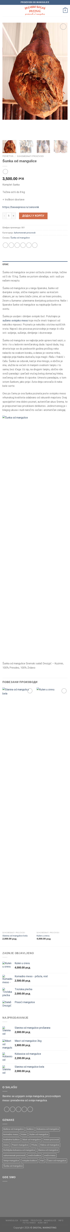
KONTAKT (43, 1223)
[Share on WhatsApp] (5, 245)
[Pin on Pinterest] (29, 245)
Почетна (7, 156)
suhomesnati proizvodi (14, 1155)
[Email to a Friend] (23, 245)
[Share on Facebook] (11, 245)
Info (60, 1220)
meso (6, 1145)
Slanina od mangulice (48, 1150)
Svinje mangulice (11, 1160)
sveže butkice (34, 1155)
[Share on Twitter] (17, 245)
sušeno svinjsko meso (15, 320)
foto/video (29, 1223)
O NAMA (24, 1220)
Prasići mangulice (20, 1145)
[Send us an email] (24, 1109)
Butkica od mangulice (13, 1129)
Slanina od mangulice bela (15, 935)
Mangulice (50, 1220)
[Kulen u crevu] (52, 809)
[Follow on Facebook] (6, 1109)
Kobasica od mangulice (48, 1129)
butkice (30, 1129)
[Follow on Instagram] (12, 1109)
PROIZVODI (36, 1220)
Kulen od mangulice (39, 1134)
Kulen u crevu (43, 935)
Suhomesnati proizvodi (30, 156)
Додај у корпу (33, 215)
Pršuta (34, 1145)
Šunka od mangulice (20, 237)
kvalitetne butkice (11, 1139)
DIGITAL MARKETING (44, 1227)
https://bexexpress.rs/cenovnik (20, 207)
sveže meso (50, 1155)
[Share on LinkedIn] (34, 245)
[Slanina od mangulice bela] (17, 809)
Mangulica (12, 1220)
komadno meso (10, 1134)
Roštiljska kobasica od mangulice (19, 1150)
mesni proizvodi (51, 1139)
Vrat (42, 1160)
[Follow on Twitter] (18, 1109)
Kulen (24, 1134)
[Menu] (4, 10)
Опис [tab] (5, 264)
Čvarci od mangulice (56, 1160)
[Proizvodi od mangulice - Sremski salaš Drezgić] (35, 10)
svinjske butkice (29, 1160)
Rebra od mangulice (49, 1145)
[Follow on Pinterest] (30, 1109)
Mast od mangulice (32, 1139)
